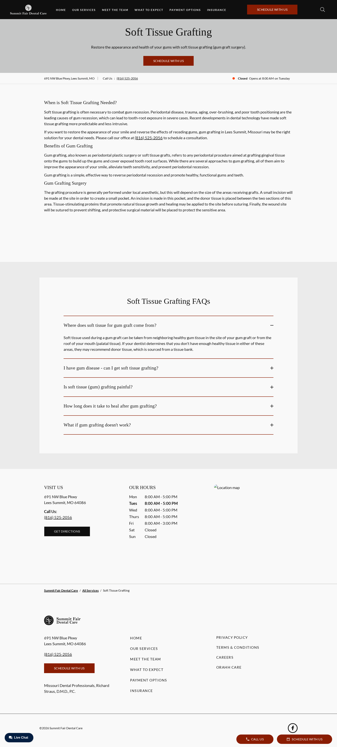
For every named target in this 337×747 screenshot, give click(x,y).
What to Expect (149, 10)
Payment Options (185, 10)
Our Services (84, 10)
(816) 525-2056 (127, 78)
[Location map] (253, 526)
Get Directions (67, 531)
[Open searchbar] (322, 9)
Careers (225, 657)
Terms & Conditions (237, 647)
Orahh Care (229, 667)
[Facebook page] (293, 728)
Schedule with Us (272, 9)
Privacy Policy (232, 637)
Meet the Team (115, 10)
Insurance (216, 10)
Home (61, 10)
